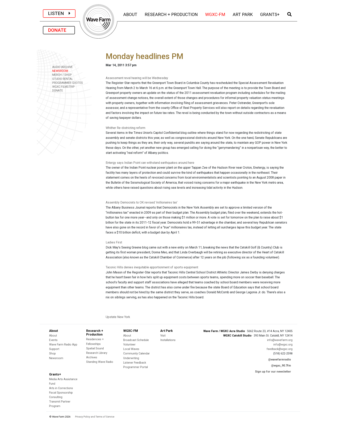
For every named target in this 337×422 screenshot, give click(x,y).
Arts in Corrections (61, 388)
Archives (91, 357)
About (53, 335)
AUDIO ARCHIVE (62, 67)
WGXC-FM (215, 14)
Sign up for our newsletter (273, 371)
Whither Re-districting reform (125, 128)
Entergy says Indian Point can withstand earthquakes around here (150, 163)
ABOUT (130, 14)
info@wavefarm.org (280, 340)
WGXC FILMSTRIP (63, 86)
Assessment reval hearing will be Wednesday (137, 78)
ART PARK (242, 14)
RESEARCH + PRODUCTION (171, 14)
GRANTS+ (270, 14)
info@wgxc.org (283, 344)
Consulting (55, 397)
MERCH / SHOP (61, 75)
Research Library (96, 353)
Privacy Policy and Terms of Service (94, 416)
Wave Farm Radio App (63, 344)
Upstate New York (118, 317)
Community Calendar (136, 353)
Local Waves (131, 349)
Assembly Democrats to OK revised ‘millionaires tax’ (141, 202)
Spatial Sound (95, 348)
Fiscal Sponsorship (61, 392)
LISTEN (58, 13)
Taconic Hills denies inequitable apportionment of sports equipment (152, 267)
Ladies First (114, 242)
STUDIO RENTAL (62, 79)
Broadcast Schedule (136, 340)
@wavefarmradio (279, 359)
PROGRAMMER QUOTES (67, 83)
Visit (163, 335)
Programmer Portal (135, 367)
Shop (52, 353)
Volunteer (129, 344)
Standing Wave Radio (99, 362)
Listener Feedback (134, 362)
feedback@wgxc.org (280, 349)
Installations (168, 340)
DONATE (59, 30)
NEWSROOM (59, 71)
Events (53, 340)
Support (54, 349)
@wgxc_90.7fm (281, 365)
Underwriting (131, 358)
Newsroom (56, 358)
